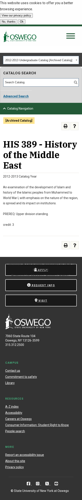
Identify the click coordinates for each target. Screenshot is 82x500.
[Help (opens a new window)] (74, 126)
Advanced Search (16, 96)
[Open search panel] (71, 36)
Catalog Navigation (20, 108)
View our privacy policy (16, 15)
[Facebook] (29, 483)
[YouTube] (56, 483)
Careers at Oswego (18, 419)
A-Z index (12, 406)
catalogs (14, 263)
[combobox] (41, 60)
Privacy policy (14, 467)
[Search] (76, 82)
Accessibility (13, 413)
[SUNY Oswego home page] (19, 36)
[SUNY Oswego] (28, 328)
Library (10, 383)
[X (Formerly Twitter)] (48, 483)
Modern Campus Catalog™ (50, 276)
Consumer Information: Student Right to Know (37, 425)
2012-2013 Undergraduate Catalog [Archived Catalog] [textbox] (38, 60)
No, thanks (9, 21)
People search (15, 431)
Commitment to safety (21, 377)
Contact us (12, 370)
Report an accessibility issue (24, 455)
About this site (15, 461)
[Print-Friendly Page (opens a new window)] (65, 126)
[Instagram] (38, 483)
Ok (22, 21)
